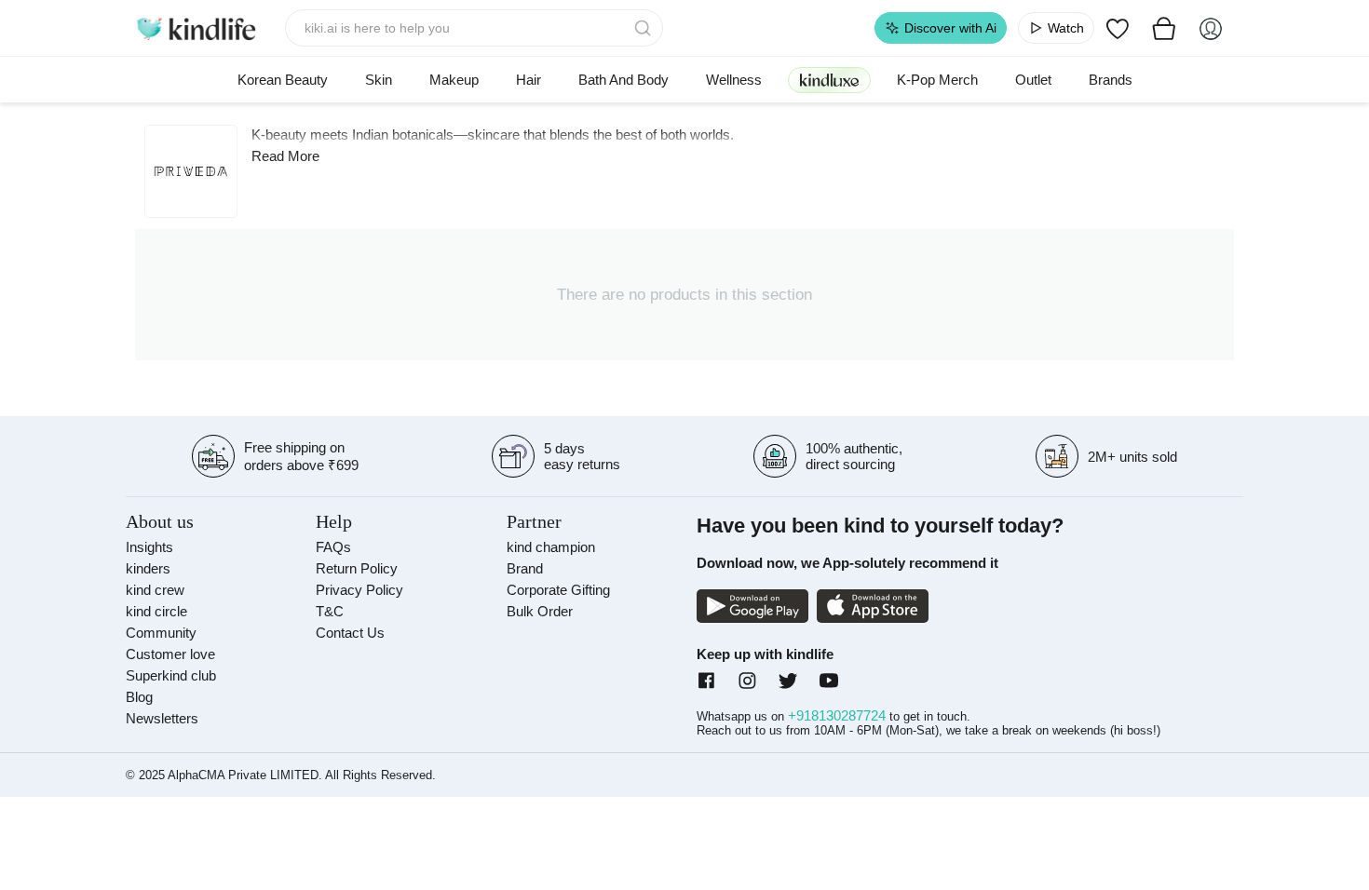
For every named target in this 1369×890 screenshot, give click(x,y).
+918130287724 (838, 715)
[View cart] (1164, 28)
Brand (525, 568)
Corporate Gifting (558, 590)
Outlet (1033, 80)
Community (161, 633)
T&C (330, 611)
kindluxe (829, 80)
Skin (378, 80)
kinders (148, 568)
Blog (139, 697)
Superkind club (171, 675)
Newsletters (162, 718)
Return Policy (357, 568)
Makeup (454, 80)
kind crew (155, 590)
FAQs (333, 547)
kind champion (551, 547)
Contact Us (350, 633)
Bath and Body (623, 80)
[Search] (644, 28)
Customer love (170, 654)
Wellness (734, 80)
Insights (149, 547)
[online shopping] (195, 28)
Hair (528, 80)
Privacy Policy (359, 590)
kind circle (156, 611)
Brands (1110, 80)
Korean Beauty (282, 80)
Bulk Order (540, 611)
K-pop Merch (937, 80)
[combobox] (474, 28)
